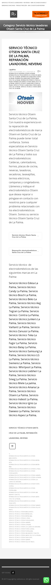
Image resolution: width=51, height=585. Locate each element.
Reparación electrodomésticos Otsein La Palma (25, 477)
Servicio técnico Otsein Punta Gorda (21, 529)
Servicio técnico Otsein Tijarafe (19, 539)
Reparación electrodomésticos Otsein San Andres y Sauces (23, 493)
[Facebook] (13, 572)
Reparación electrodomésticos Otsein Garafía (24, 475)
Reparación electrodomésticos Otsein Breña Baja (24, 466)
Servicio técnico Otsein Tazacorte (20, 537)
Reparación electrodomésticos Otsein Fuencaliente (22, 472)
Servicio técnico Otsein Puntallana (21, 531)
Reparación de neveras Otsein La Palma (22, 73)
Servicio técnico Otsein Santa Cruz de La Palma (24, 236)
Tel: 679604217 (40, 13)
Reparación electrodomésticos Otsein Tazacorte (22, 502)
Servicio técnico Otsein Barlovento (21, 512)
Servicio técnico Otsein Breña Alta (20, 514)
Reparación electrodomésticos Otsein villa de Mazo (24, 508)
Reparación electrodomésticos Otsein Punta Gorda (24, 485)
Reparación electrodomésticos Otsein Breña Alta (24, 461)
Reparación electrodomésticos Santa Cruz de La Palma (24, 251)
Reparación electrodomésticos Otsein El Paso (24, 469)
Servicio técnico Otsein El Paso (19, 518)
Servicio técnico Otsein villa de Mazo (21, 542)
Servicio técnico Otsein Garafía (19, 522)
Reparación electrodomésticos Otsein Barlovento (22, 457)
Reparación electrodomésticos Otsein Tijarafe (24, 505)
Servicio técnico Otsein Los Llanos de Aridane (24, 527)
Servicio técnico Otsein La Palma (20, 524)
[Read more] (12, 449)
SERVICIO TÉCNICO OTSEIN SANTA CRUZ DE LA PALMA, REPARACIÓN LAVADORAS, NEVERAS (25, 56)
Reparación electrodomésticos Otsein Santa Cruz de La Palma (24, 498)
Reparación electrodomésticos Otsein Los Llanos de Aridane (23, 481)
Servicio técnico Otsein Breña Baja (20, 516)
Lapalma (12, 69)
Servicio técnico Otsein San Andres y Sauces (24, 533)
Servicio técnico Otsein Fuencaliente (21, 520)
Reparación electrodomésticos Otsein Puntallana (22, 489)
